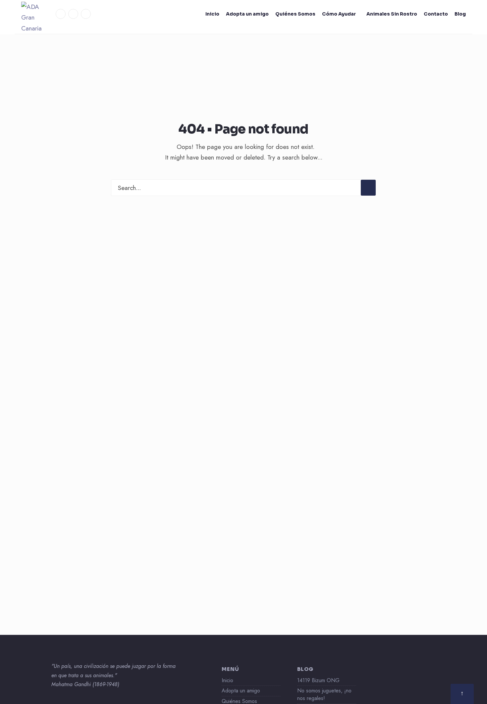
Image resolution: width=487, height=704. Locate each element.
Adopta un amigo (247, 14)
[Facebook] (61, 14)
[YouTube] (86, 14)
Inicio (212, 14)
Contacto (436, 14)
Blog (460, 14)
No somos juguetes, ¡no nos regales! (324, 694)
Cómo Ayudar (339, 14)
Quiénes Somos (295, 14)
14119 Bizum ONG (318, 680)
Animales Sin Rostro (391, 14)
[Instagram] (73, 14)
